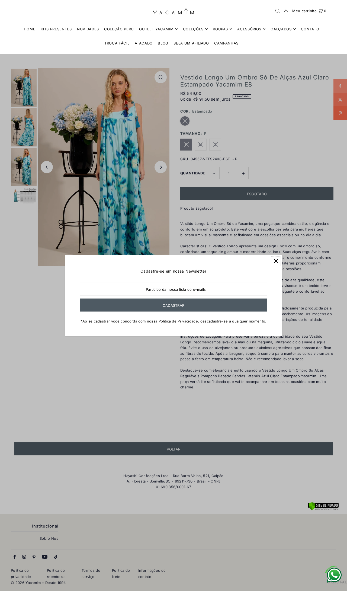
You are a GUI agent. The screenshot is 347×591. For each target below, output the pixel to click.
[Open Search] (277, 11)
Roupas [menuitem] (220, 29)
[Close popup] (276, 261)
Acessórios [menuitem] (249, 29)
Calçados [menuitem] (281, 29)
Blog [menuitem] (163, 43)
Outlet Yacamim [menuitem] (156, 29)
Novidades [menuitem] (88, 29)
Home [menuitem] (30, 29)
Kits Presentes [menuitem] (56, 29)
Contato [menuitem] (310, 29)
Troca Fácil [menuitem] (116, 43)
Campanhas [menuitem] (226, 43)
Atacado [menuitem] (144, 43)
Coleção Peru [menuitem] (119, 29)
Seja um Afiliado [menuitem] (191, 43)
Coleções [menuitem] (193, 29)
